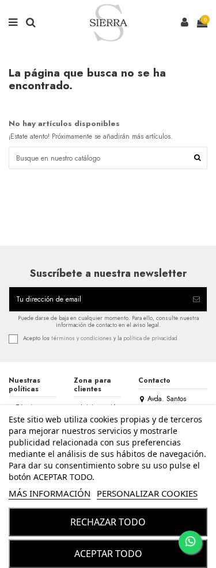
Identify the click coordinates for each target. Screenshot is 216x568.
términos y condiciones (81, 338)
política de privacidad (150, 338)
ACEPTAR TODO (108, 553)
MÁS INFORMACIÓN (49, 493)
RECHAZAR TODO (108, 522)
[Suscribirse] (196, 299)
